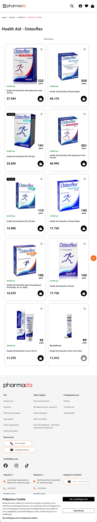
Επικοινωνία (8, 401)
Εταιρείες (7, 407)
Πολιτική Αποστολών (41, 401)
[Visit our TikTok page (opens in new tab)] (27, 466)
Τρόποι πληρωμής (40, 413)
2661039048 (41, 488)
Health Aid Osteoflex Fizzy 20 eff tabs (66, 351)
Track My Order (69, 413)
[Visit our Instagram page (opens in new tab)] (16, 465)
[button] (4, 6)
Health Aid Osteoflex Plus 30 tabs (21, 221)
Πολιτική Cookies (40, 419)
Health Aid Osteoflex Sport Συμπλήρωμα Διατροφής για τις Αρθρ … (24, 286)
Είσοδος (67, 401)
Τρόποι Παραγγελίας (11, 425)
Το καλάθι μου (69, 407)
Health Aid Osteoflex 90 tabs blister (65, 91)
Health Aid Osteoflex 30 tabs (62, 286)
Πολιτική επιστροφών (12, 413)
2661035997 (11, 488)
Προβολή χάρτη (9, 494)
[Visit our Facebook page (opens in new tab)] (6, 466)
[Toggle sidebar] (93, 258)
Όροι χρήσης (8, 419)
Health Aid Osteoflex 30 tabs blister (65, 221)
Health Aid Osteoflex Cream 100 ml (22, 351)
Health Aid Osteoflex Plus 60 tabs (21, 156)
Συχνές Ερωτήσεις (11, 431)
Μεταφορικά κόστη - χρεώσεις (45, 407)
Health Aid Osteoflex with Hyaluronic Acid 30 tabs (24, 91)
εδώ (10, 514)
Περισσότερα (79, 511)
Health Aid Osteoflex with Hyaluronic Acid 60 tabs (67, 156)
